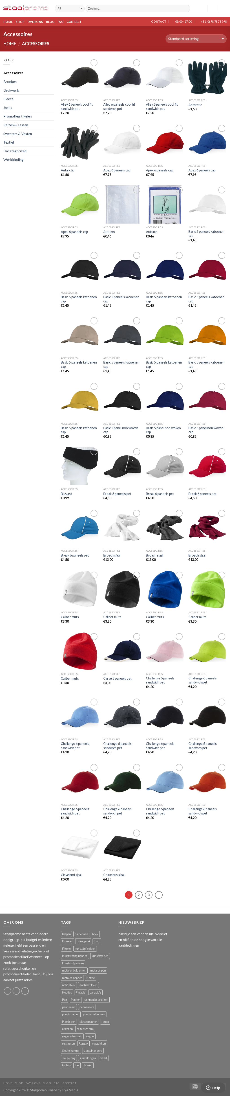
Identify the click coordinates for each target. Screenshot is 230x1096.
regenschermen (72, 1036)
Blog (50, 22)
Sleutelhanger (71, 1050)
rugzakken (99, 1043)
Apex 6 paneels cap (116, 170)
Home (8, 22)
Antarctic (195, 105)
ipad (97, 941)
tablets (66, 1065)
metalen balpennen (74, 970)
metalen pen (98, 970)
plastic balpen (70, 1014)
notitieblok (68, 985)
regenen (67, 1029)
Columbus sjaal (113, 875)
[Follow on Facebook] (7, 991)
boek (95, 934)
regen (105, 1021)
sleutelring (68, 1058)
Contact (74, 22)
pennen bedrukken (96, 999)
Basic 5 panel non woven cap (120, 430)
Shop (20, 22)
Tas (77, 1065)
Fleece (8, 99)
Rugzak (83, 1043)
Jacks (7, 107)
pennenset (68, 1007)
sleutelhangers (93, 1050)
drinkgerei (83, 941)
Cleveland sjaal (71, 875)
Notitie (90, 978)
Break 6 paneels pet (117, 494)
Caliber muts (70, 617)
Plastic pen (68, 1021)
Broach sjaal (111, 555)
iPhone (66, 948)
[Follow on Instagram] (16, 991)
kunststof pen (100, 956)
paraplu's (95, 992)
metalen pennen (72, 978)
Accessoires (13, 73)
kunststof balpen (85, 948)
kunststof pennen (73, 963)
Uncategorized (15, 151)
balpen (66, 934)
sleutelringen (88, 1058)
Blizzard (66, 494)
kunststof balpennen (75, 956)
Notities (67, 992)
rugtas (90, 1036)
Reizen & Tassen (15, 125)
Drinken (67, 941)
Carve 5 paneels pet (117, 678)
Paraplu (81, 992)
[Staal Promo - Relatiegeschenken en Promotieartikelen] (25, 8)
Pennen (75, 999)
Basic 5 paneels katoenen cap (206, 234)
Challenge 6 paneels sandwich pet (160, 680)
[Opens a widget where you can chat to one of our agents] (213, 1088)
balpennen (81, 934)
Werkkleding (13, 159)
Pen (64, 999)
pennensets (87, 1007)
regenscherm (85, 1029)
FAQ (61, 22)
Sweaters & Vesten (17, 133)
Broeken (10, 81)
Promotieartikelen (17, 116)
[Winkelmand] (224, 8)
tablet (103, 1058)
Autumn (109, 232)
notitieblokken (88, 985)
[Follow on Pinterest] (25, 991)
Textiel (8, 142)
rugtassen (68, 1043)
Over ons (35, 22)
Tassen (87, 1065)
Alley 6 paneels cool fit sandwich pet (77, 106)
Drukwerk (11, 90)
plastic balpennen (94, 1014)
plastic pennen (88, 1021)
